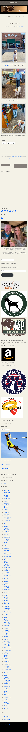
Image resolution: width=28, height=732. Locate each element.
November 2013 (7, 685)
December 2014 (7, 664)
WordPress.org (7, 719)
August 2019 (6, 577)
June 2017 (6, 617)
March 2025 (6, 490)
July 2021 (6, 540)
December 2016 (7, 627)
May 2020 (6, 562)
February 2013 (7, 696)
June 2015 (6, 655)
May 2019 (6, 581)
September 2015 (7, 650)
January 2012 (6, 704)
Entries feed (6, 716)
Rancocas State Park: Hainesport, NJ (21, 166)
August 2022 (6, 522)
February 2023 (7, 512)
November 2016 (7, 628)
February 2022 (7, 531)
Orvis (6, 66)
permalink (11, 158)
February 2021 (7, 548)
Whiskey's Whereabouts (10, 16)
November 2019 (7, 572)
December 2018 (7, 589)
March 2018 (6, 603)
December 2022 (7, 515)
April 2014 (6, 677)
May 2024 (6, 495)
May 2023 (6, 508)
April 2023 (6, 509)
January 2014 (6, 682)
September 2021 (7, 537)
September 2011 (7, 707)
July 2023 (6, 506)
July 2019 (6, 578)
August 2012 (6, 699)
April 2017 (6, 620)
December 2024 (7, 493)
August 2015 (6, 652)
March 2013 (6, 694)
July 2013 (6, 689)
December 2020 (7, 551)
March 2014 (6, 678)
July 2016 (6, 635)
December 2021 (7, 533)
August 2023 (6, 504)
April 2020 (6, 564)
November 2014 (7, 666)
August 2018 (6, 595)
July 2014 (6, 672)
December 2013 (7, 683)
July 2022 (6, 523)
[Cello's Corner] (14, 9)
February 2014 (7, 680)
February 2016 (7, 642)
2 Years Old (5, 165)
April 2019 (6, 583)
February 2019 (7, 586)
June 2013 (6, 691)
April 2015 (6, 658)
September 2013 (7, 686)
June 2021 (6, 542)
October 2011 (6, 705)
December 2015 (7, 646)
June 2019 (6, 580)
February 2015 (7, 661)
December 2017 (7, 608)
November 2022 (7, 517)
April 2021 (6, 545)
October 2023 (6, 501)
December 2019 (7, 570)
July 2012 (6, 700)
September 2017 (7, 613)
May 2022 (6, 526)
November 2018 (7, 591)
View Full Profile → (5, 464)
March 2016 (6, 641)
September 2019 (7, 575)
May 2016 (6, 638)
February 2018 (7, 605)
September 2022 (7, 520)
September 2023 (7, 503)
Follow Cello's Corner (7, 275)
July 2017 (6, 616)
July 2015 (6, 653)
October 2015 (6, 649)
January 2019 (6, 587)
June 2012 (6, 702)
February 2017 (7, 624)
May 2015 (6, 656)
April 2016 (6, 639)
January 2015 (6, 663)
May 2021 (6, 544)
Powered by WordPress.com (7, 725)
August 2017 (6, 614)
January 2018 (6, 606)
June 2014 (6, 674)
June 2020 (6, 561)
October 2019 (6, 573)
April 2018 (6, 602)
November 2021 (7, 534)
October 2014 (6, 667)
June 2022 (6, 525)
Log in (5, 714)
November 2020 (7, 553)
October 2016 (6, 630)
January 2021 (6, 550)
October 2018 (6, 592)
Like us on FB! (5, 468)
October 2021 (6, 536)
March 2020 (6, 566)
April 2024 (6, 497)
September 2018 (7, 594)
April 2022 (6, 528)
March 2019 (6, 584)
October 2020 (6, 555)
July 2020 (6, 559)
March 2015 (6, 660)
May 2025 (6, 489)
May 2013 (6, 693)
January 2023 (6, 514)
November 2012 (7, 697)
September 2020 (7, 556)
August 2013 (6, 688)
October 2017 (6, 611)
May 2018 (6, 600)
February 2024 (7, 498)
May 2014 (6, 675)
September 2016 (7, 631)
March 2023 (6, 511)
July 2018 (6, 597)
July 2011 (6, 708)
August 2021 (6, 539)
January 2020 (6, 569)
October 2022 (6, 518)
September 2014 (7, 669)
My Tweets (3, 483)
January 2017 (6, 625)
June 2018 (6, 598)
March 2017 (6, 622)
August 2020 (6, 558)
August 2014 (6, 671)
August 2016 (6, 633)
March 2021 (6, 547)
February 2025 (7, 492)
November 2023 (7, 500)
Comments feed (7, 718)
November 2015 (7, 647)
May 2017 (6, 619)
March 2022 (6, 529)
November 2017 (7, 609)
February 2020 (7, 567)
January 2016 (6, 644)
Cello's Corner (20, 26)
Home (2, 16)
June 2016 (6, 636)
